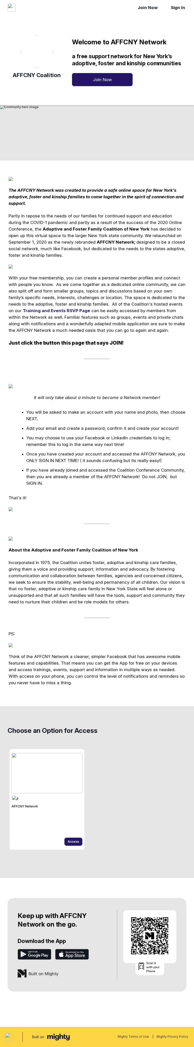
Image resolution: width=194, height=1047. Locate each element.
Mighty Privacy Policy (172, 1036)
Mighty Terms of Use (133, 1036)
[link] (47, 799)
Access (73, 841)
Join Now (147, 7)
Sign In (178, 7)
